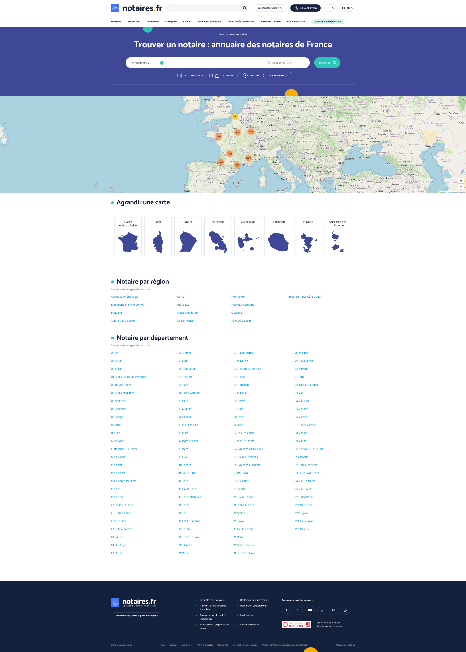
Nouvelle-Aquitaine (242, 304)
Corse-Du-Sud (124, 505)
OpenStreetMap (452, 192)
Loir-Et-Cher (189, 473)
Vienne (303, 417)
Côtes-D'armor (124, 529)
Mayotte (305, 529)
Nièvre (241, 400)
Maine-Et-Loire (191, 537)
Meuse (241, 376)
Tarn (301, 376)
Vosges (303, 433)
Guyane (304, 513)
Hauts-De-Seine (308, 465)
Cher (117, 489)
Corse (180, 296)
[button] (270, 8)
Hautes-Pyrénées (247, 457)
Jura (184, 457)
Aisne (118, 360)
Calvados (119, 457)
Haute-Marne (245, 352)
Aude (117, 433)
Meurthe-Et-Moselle (249, 368)
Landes (187, 465)
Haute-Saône (245, 497)
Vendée (303, 408)
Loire (185, 481)
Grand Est (183, 304)
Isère (185, 449)
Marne (185, 553)
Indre (185, 433)
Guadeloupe (306, 497)
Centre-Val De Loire (123, 320)
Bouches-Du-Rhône (126, 449)
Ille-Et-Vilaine (190, 425)
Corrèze (119, 497)
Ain (116, 352)
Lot (184, 513)
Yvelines (303, 352)
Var (301, 392)
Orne (240, 425)
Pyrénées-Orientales (249, 465)
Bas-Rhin (242, 473)
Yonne (302, 441)
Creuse (119, 537)
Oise (240, 417)
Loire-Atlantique (192, 497)
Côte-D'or (120, 521)
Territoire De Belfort (311, 449)
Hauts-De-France (187, 312)
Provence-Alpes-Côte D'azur (304, 296)
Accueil (222, 35)
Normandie (238, 296)
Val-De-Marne (307, 481)
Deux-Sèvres (306, 360)
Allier (118, 368)
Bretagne (116, 312)
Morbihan (243, 384)
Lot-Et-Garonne (191, 521)
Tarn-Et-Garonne (309, 384)
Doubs (119, 553)
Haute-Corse (123, 513)
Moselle (242, 392)
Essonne (303, 457)
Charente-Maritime (125, 481)
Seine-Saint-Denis (309, 473)
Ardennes (120, 408)
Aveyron (119, 441)
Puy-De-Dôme (245, 441)
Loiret (185, 505)
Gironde (186, 408)
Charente (119, 473)
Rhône (241, 489)
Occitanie (236, 312)
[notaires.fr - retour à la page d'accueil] (136, 8)
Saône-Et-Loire (245, 505)
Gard (185, 384)
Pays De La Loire (241, 320)
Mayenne (242, 360)
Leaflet (443, 192)
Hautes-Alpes (123, 384)
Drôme (186, 352)
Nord (240, 408)
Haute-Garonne (191, 392)
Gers (185, 400)
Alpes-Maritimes (124, 392)
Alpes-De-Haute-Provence (130, 376)
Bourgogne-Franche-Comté (127, 304)
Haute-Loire (189, 489)
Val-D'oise (305, 489)
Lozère (186, 529)
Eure (184, 360)
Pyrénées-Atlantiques (250, 449)
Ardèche (120, 400)
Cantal (118, 465)
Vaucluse (304, 400)
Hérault (186, 417)
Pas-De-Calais (245, 433)
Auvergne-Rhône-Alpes (125, 296)
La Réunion (306, 521)
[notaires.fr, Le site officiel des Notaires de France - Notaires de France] (147, 602)
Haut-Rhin (243, 481)
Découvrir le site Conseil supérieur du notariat (136, 615)
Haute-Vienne (307, 425)
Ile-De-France (185, 320)
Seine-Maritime (246, 545)
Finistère (187, 376)
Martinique (306, 505)
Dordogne (121, 545)
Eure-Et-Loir (189, 368)
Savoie (241, 521)
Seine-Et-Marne (246, 553)
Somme (303, 368)
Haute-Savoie (245, 529)
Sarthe (241, 513)
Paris (240, 537)
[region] (207, 8)
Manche (187, 545)
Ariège (119, 417)
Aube (117, 425)
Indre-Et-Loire (190, 441)
